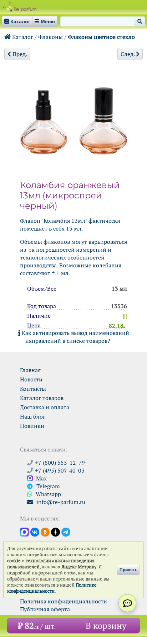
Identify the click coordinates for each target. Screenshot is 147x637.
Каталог (22, 37)
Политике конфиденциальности (52, 588)
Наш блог (32, 416)
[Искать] (139, 21)
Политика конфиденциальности (63, 601)
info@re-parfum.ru (60, 502)
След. (128, 54)
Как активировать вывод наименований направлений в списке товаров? (74, 337)
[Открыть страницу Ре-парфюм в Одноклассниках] (45, 531)
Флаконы (50, 37)
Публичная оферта (45, 609)
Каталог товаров (42, 398)
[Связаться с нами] (127, 603)
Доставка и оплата (44, 407)
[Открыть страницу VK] (34, 531)
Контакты (33, 388)
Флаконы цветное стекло (101, 37)
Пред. (19, 54)
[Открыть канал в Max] (24, 531)
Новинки (32, 426)
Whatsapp (47, 494)
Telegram (47, 486)
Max (41, 478)
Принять (128, 569)
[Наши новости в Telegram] (65, 531)
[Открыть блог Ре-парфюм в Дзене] (55, 531)
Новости (31, 379)
